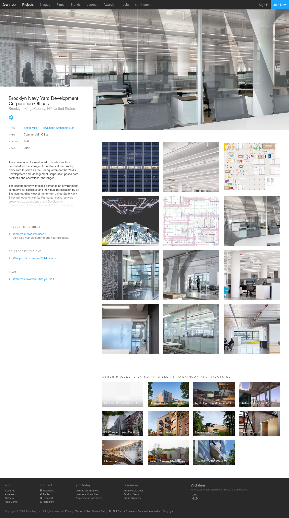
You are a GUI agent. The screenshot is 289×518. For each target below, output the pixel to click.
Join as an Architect (87, 490)
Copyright (168, 511)
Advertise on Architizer (89, 498)
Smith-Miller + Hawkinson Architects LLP (49, 128)
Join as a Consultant (87, 494)
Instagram (48, 501)
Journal (92, 4)
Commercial (31, 134)
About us (10, 490)
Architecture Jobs (133, 490)
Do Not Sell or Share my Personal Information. (135, 511)
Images (45, 4)
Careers (9, 498)
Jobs (126, 4)
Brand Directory (132, 498)
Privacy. (69, 511)
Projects (28, 4)
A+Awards (11, 494)
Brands (76, 4)
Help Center (11, 501)
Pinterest (47, 498)
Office (45, 134)
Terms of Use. (83, 511)
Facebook (48, 490)
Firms (60, 4)
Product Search (132, 494)
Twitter (46, 494)
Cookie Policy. (100, 511)
